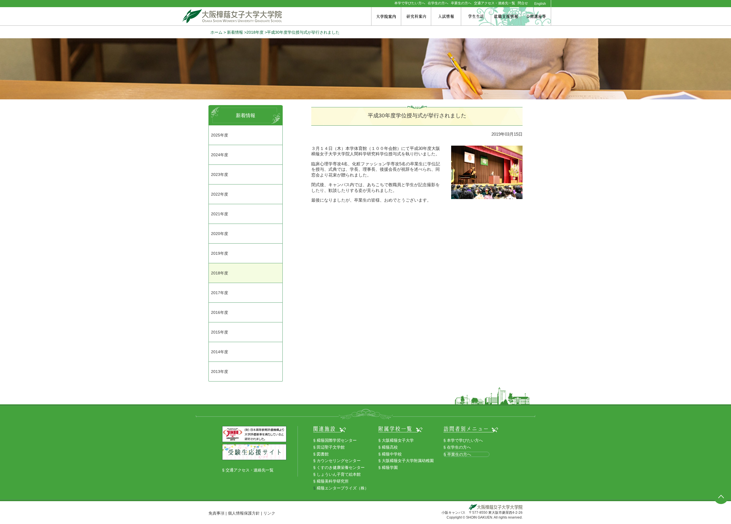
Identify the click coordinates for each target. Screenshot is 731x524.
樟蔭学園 (390, 467)
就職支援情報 (506, 16)
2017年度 (219, 292)
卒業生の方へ (461, 3)
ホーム (216, 32)
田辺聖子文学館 (331, 447)
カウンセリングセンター (339, 460)
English (540, 4)
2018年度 (255, 32)
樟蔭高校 (390, 447)
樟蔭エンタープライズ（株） (343, 488)
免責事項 (216, 513)
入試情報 (446, 16)
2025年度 (219, 135)
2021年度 (219, 214)
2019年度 (219, 253)
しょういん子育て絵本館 (339, 474)
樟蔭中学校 (392, 454)
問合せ (523, 3)
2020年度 (219, 233)
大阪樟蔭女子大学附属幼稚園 (408, 460)
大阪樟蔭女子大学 (398, 440)
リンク (269, 513)
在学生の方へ (438, 3)
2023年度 (219, 174)
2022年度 (219, 194)
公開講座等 (536, 16)
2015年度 (219, 332)
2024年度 (219, 154)
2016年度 (219, 312)
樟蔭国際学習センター (337, 440)
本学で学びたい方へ (409, 3)
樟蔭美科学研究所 (333, 481)
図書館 (323, 454)
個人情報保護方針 (244, 513)
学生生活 (476, 16)
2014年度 (219, 352)
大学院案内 (386, 16)
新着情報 (235, 32)
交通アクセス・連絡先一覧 (494, 3)
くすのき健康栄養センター (341, 467)
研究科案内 (416, 16)
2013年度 (219, 371)
